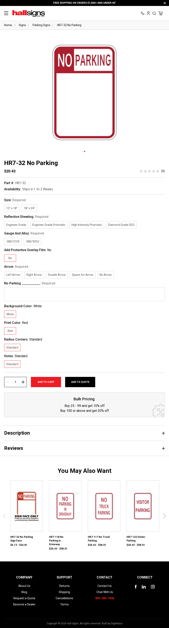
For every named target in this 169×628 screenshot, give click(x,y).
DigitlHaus (116, 623)
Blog (24, 592)
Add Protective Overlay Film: (27, 250)
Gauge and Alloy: (24, 233)
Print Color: (16, 323)
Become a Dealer (24, 604)
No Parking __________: (29, 283)
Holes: (15, 356)
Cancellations (64, 598)
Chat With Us (104, 592)
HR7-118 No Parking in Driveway (56, 541)
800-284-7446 (104, 598)
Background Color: (23, 306)
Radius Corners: (23, 339)
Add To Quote (80, 382)
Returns (64, 586)
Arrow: (16, 267)
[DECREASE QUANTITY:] (7, 382)
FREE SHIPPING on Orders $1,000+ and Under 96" (84, 2)
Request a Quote (24, 598)
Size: (15, 200)
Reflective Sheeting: (26, 217)
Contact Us (104, 586)
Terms (64, 604)
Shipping (64, 592)
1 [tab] (84, 151)
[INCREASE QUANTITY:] (23, 382)
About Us (24, 586)
